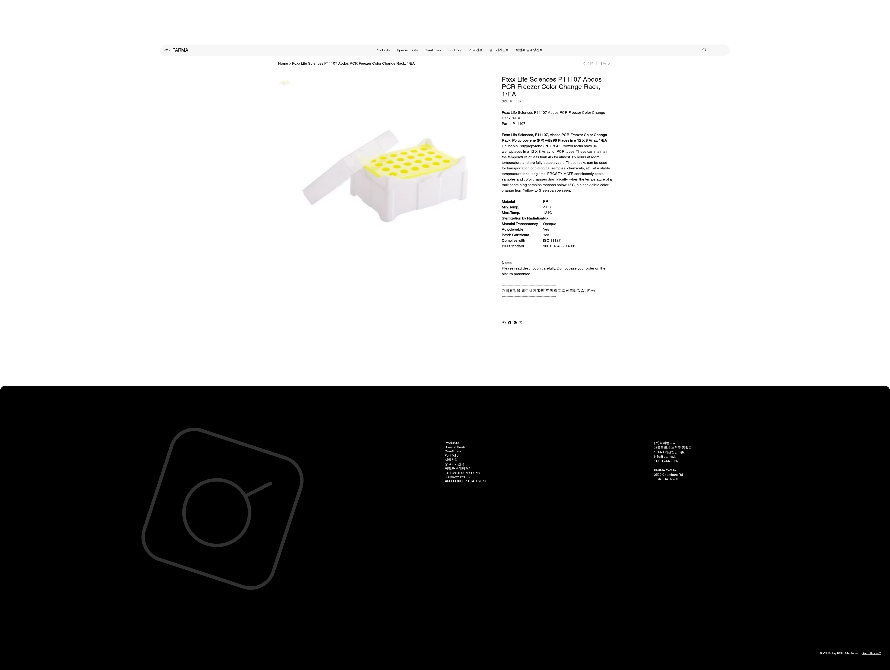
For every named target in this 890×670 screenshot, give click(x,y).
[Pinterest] (515, 322)
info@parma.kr (665, 456)
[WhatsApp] (504, 322)
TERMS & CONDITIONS (463, 473)
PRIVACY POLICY (458, 477)
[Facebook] (509, 322)
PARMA (180, 50)
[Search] (704, 50)
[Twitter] (520, 322)
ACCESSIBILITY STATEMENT (466, 481)
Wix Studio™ (871, 653)
